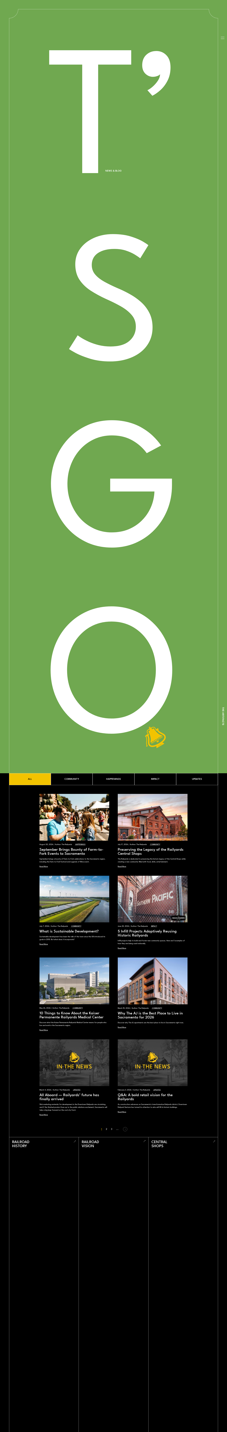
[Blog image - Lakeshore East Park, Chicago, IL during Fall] (153, 899)
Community (155, 844)
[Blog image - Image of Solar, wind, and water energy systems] (74, 899)
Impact (154, 926)
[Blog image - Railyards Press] (74, 1063)
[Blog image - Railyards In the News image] (153, 1063)
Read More (43, 867)
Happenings (80, 844)
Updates (76, 1090)
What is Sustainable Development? (69, 931)
